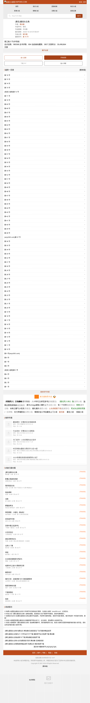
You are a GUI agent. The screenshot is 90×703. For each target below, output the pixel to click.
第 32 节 (7, 258)
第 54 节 (7, 166)
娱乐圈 (25, 34)
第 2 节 (6, 382)
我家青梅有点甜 (10, 586)
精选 (49, 653)
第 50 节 (7, 183)
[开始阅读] (82, 472)
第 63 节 (7, 129)
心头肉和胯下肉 (59, 408)
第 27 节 (7, 279)
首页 (16, 6)
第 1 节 (6, 387)
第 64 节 (7, 125)
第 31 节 (7, 262)
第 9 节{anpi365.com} (12, 353)
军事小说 (17, 11)
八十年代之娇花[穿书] (44, 401)
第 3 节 (6, 378)
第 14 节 (7, 333)
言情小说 (54, 11)
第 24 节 (7, 291)
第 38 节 (7, 233)
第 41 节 (7, 220)
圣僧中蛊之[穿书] (12, 526)
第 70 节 (7, 100)
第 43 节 (7, 212)
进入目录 (23, 58)
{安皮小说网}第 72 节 (11, 92)
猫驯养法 (9, 506)
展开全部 (45, 50)
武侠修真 (54, 6)
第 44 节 (7, 208)
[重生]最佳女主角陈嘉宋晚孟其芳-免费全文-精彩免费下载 (24, 644)
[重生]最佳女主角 (11, 472)
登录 (80, 2)
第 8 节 (6, 358)
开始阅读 (63, 57)
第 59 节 (7, 146)
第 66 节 (7, 117)
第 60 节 (7, 142)
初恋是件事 (9, 519)
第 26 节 (7, 283)
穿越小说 (79, 412)
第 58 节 (7, 150)
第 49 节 (7, 187)
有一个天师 (66, 405)
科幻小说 (73, 6)
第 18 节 (7, 316)
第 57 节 (7, 154)
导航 (43, 653)
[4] (47, 647)
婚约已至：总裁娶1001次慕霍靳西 (18, 579)
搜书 (84, 2)
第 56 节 (7, 158)
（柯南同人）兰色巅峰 (17, 401)
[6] (51, 647)
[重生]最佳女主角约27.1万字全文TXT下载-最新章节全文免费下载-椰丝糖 (29, 634)
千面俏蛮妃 (9, 592)
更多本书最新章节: (40, 647)
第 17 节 (7, 320)
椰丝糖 (22, 24)
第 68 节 (7, 108)
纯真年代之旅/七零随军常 (14, 566)
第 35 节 (7, 245)
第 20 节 (7, 308)
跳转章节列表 (45, 392)
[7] (53, 647)
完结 (55, 653)
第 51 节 (7, 179)
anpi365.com (21, 2)
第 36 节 (7, 241)
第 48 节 (7, 191)
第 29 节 (7, 270)
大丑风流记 (9, 532)
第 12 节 (7, 341)
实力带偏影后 (23, 412)
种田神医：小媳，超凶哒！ (15, 512)
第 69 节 (7, 104)
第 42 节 (7, 216)
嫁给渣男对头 (10, 539)
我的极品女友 (9, 486)
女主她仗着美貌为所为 (13, 559)
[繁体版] (82, 70)
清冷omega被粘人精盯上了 (41, 405)
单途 (6, 552)
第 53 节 (7, 171)
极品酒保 (8, 492)
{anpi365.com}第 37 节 (12, 237)
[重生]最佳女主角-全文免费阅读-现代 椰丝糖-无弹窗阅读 (24, 640)
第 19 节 (7, 312)
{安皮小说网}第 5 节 (11, 370)
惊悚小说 (36, 11)
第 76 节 (26, 37)
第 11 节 (7, 345)
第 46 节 (7, 200)
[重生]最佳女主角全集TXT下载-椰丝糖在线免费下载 (22, 637)
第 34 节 (7, 250)
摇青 (6, 599)
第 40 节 (7, 225)
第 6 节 (6, 366)
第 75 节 (7, 79)
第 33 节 (7, 254)
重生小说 (70, 412)
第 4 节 (6, 374)
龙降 (6, 499)
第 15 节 (7, 328)
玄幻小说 (36, 6)
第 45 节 (7, 204)
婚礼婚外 (39, 408)
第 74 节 (7, 83)
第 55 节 (7, 162)
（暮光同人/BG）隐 (70, 401)
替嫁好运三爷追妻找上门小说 (45, 412)
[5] (49, 647)
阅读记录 (73, 11)
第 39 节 (7, 229)
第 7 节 (6, 362)
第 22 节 (7, 299)
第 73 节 (7, 88)
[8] (55, 647)
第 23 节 (7, 295)
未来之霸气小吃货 (20, 408)
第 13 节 (7, 337)
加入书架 (63, 63)
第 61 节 (7, 137)
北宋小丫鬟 (9, 546)
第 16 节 (7, 324)
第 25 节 (7, 287)
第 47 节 (7, 196)
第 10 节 (7, 349)
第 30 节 (7, 266)
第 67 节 (7, 112)
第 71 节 (7, 96)
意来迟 (8, 572)
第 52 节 (7, 175)
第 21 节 (7, 304)
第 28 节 (7, 274)
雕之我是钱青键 (11, 479)
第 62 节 (7, 133)
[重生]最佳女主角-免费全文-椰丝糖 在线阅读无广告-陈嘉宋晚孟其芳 (28, 631)
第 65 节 (7, 121)
